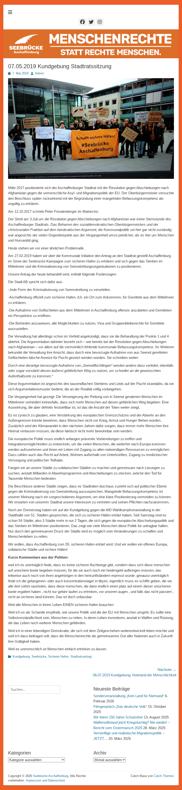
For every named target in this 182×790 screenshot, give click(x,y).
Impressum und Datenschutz (45, 780)
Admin (39, 73)
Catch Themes (164, 776)
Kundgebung (21, 656)
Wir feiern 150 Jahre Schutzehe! (118, 717)
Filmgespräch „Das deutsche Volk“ (120, 706)
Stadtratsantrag (80, 656)
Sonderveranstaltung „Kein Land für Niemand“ (128, 696)
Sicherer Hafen (58, 656)
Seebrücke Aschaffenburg (50, 776)
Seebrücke (39, 656)
